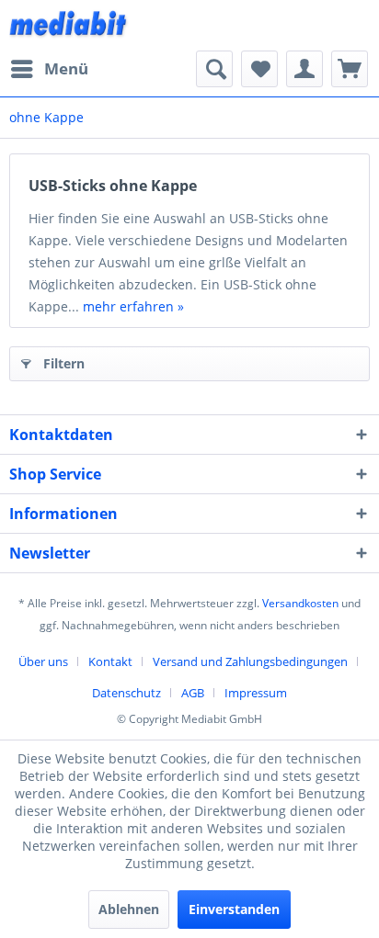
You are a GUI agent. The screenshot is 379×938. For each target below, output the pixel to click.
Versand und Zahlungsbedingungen (250, 661)
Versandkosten (300, 603)
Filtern (64, 363)
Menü (66, 68)
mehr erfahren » (133, 306)
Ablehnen (128, 909)
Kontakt (110, 661)
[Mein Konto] (304, 69)
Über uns (43, 661)
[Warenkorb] (349, 69)
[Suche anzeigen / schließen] (214, 69)
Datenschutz (126, 692)
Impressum (255, 692)
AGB (192, 692)
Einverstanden (234, 909)
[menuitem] (49, 69)
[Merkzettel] (259, 69)
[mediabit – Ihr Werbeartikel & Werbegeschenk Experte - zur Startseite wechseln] (69, 25)
